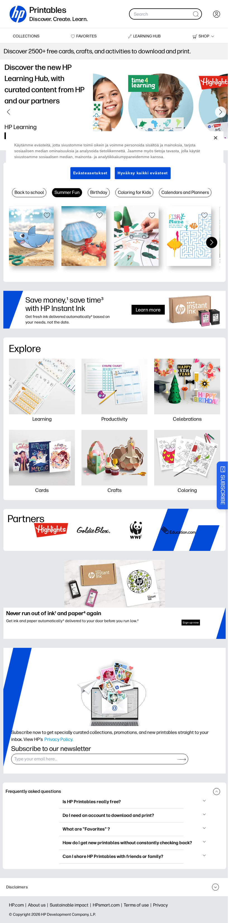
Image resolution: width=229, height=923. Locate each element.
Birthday (98, 192)
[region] (112, 159)
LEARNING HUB (147, 36)
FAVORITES (86, 36)
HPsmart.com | (108, 905)
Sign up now (191, 622)
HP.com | (18, 905)
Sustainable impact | (71, 905)
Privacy (160, 905)
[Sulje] (211, 138)
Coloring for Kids (134, 192)
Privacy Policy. (58, 739)
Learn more (148, 310)
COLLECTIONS (26, 36)
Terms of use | (138, 905)
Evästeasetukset (88, 173)
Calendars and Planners (185, 192)
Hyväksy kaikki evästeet (141, 173)
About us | (39, 905)
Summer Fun (67, 192)
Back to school (29, 192)
